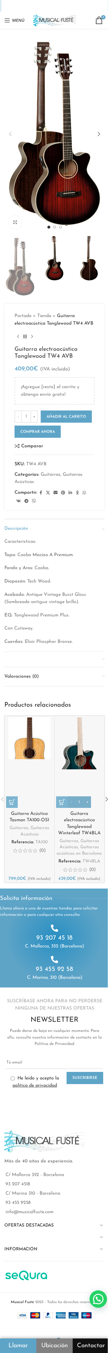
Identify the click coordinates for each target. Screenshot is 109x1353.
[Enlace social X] (28, 6)
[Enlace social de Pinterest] (43, 6)
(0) (42, 850)
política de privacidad (34, 1085)
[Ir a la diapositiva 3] (60, 227)
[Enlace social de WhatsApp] (64, 6)
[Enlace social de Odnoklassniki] (57, 6)
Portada (23, 316)
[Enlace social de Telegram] (80, 6)
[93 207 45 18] (54, 928)
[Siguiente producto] (31, 336)
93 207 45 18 (54, 938)
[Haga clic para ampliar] (15, 222)
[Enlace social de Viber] (88, 6)
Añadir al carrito (66, 417)
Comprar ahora (37, 432)
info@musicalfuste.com (29, 1212)
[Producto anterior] (18, 336)
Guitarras (50, 474)
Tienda (44, 316)
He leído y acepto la (35, 1082)
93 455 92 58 (54, 969)
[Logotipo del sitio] (54, 20)
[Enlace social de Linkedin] (50, 6)
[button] (10, 134)
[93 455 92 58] (54, 959)
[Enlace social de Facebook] (21, 6)
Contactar (91, 1346)
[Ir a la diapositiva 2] (54, 227)
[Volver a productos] (25, 336)
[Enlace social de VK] (72, 6)
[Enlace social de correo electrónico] (36, 6)
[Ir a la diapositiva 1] (48, 227)
